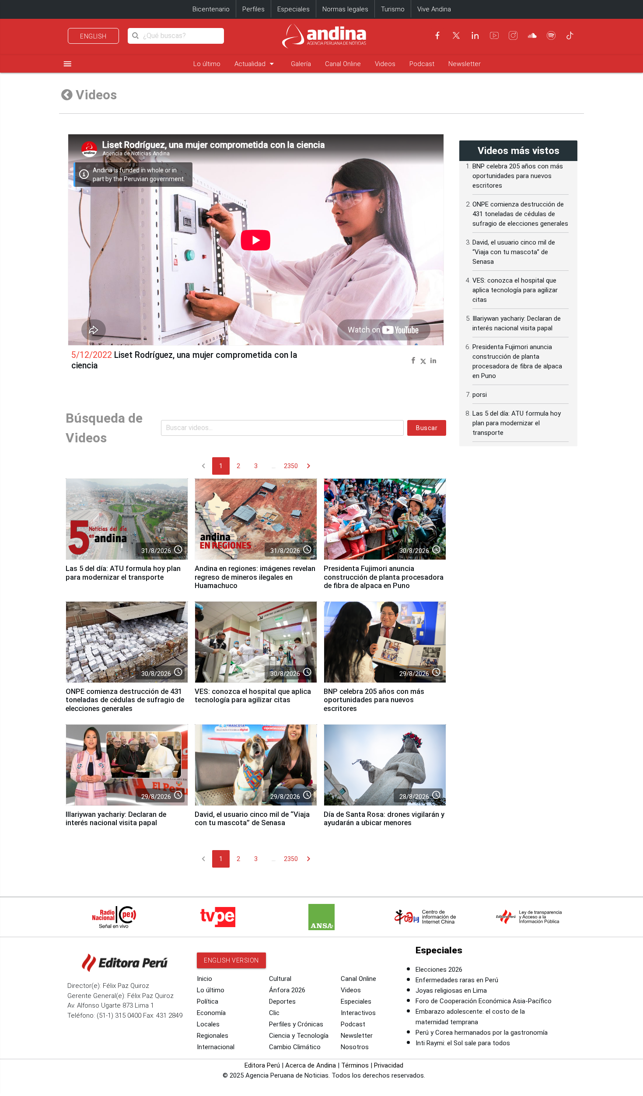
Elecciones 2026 (439, 969)
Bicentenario (211, 9)
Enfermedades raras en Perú (457, 980)
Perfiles (253, 9)
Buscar (426, 427)
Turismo (393, 9)
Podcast (421, 64)
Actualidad (255, 64)
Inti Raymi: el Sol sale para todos (463, 1043)
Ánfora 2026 (287, 990)
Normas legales (345, 9)
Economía (211, 1013)
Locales (208, 1024)
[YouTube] (494, 35)
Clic (274, 1013)
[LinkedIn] (475, 35)
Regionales (212, 1036)
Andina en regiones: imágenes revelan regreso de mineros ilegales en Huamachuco (255, 577)
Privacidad (388, 1065)
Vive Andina (434, 9)
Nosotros (355, 1047)
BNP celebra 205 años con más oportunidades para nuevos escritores (374, 700)
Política (207, 1001)
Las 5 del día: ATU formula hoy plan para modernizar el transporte (123, 572)
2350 (291, 465)
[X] (456, 35)
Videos (385, 64)
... (274, 465)
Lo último (206, 64)
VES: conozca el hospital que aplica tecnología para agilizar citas (253, 695)
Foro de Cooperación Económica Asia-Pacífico (484, 1001)
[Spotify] (551, 35)
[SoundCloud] (532, 35)
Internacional (215, 1047)
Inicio (204, 979)
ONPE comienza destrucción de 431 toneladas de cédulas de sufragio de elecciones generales (125, 700)
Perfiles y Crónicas (296, 1024)
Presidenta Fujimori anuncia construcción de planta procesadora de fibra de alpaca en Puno (384, 577)
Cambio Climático (295, 1047)
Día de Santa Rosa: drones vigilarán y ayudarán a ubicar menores (384, 818)
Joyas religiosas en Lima (451, 990)
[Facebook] (437, 35)
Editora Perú (262, 1065)
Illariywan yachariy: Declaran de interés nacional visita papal (116, 818)
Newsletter (464, 64)
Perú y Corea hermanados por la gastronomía (482, 1032)
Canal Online (343, 64)
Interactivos (358, 1013)
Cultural (280, 979)
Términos (355, 1065)
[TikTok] (570, 35)
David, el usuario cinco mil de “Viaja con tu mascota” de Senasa (252, 818)
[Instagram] (513, 35)
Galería (301, 64)
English (93, 36)
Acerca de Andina (310, 1065)
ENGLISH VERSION (231, 960)
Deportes (282, 1001)
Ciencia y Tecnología (298, 1036)
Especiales (293, 9)
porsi (479, 395)
